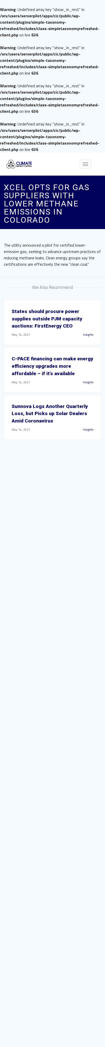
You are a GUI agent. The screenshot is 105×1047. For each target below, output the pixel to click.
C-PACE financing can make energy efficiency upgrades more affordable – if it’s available (52, 366)
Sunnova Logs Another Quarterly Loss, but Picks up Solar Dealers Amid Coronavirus (50, 413)
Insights (88, 334)
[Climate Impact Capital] (19, 164)
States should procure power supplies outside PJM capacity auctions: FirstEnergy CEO (47, 318)
